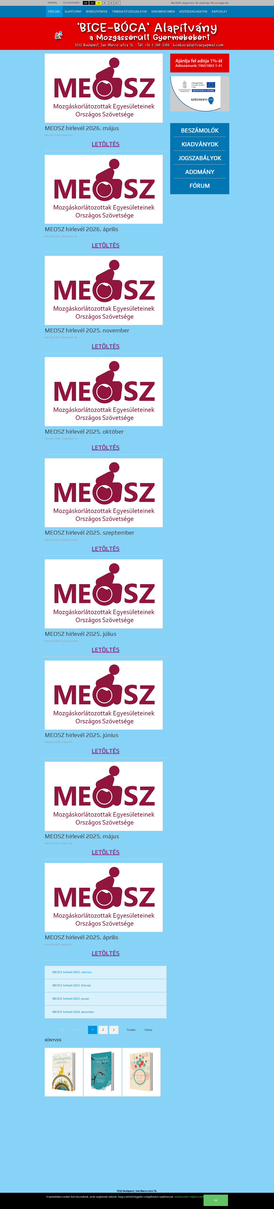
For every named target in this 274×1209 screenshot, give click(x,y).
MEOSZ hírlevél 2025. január (70, 998)
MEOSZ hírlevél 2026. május (82, 128)
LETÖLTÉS (105, 143)
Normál (52, 2)
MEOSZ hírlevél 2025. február (71, 985)
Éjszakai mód (71, 2)
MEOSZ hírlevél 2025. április (81, 937)
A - (105, 2)
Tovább (131, 1029)
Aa (85, 2)
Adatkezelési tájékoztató (189, 1196)
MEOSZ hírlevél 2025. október (84, 431)
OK (215, 1200)
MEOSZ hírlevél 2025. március (72, 972)
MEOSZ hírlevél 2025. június (81, 734)
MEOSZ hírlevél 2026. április (81, 229)
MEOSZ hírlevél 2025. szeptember (89, 532)
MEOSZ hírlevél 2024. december (73, 1012)
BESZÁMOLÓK (199, 130)
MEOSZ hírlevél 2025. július (80, 633)
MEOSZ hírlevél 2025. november (87, 330)
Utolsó (148, 1029)
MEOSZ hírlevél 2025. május (82, 836)
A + (117, 2)
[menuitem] (54, 11)
